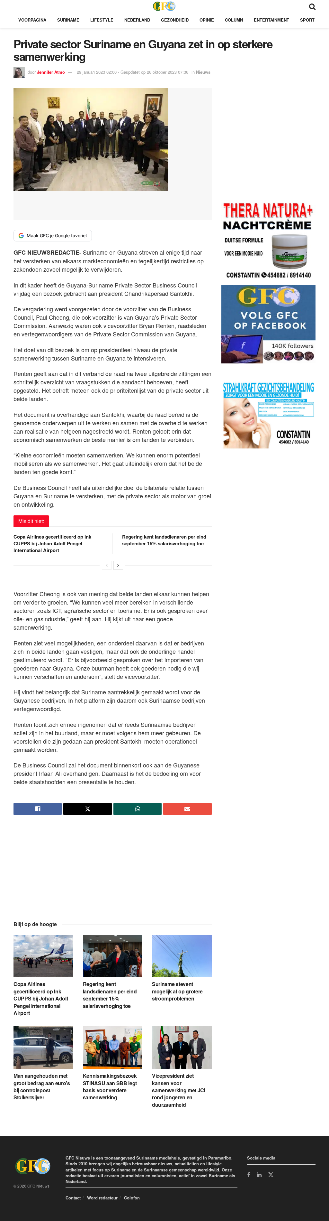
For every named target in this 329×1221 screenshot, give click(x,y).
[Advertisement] (112, 873)
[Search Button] (312, 6)
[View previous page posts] (106, 565)
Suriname (68, 20)
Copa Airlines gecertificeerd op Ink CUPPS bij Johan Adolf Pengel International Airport (52, 543)
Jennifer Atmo (51, 72)
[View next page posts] (118, 565)
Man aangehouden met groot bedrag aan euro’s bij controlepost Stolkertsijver (41, 1086)
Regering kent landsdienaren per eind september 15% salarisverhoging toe (164, 540)
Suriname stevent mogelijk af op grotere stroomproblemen (177, 991)
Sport (307, 20)
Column (234, 20)
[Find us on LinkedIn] (259, 1175)
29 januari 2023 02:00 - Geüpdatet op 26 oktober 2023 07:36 (132, 72)
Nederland (137, 20)
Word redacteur (102, 1198)
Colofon (132, 1198)
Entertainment (271, 20)
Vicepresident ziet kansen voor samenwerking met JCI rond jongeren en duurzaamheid (178, 1090)
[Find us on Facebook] (248, 1175)
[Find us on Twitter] (271, 1175)
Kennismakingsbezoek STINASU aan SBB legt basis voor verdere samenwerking (110, 1086)
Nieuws (203, 72)
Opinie (207, 20)
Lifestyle (101, 20)
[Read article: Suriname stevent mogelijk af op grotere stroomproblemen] (182, 956)
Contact (73, 1198)
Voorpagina (32, 20)
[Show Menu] (16, 6)
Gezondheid (175, 20)
